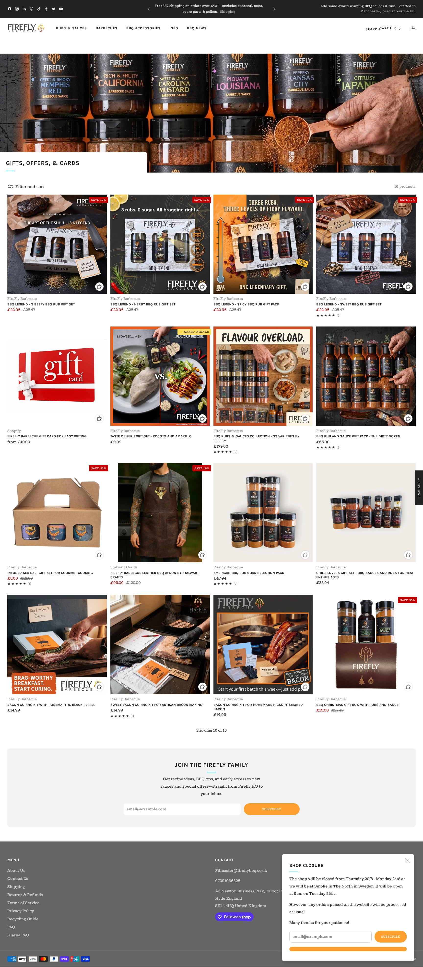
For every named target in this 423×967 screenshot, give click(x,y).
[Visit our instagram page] (17, 8)
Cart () (390, 28)
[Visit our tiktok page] (39, 8)
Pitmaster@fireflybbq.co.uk (241, 870)
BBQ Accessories (143, 28)
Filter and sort (29, 186)
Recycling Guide (22, 919)
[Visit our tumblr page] (46, 8)
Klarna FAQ (18, 935)
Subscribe (390, 936)
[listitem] (211, 8)
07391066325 (227, 881)
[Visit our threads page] (31, 8)
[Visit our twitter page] (53, 8)
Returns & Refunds (25, 895)
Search (367, 29)
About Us (16, 870)
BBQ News (197, 28)
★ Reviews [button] (419, 488)
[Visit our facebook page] (9, 8)
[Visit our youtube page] (61, 8)
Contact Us (17, 878)
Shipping (230, 11)
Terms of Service (23, 903)
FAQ (11, 927)
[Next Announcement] (274, 9)
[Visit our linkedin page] (24, 8)
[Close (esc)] (407, 860)
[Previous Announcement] (148, 9)
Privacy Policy (20, 911)
